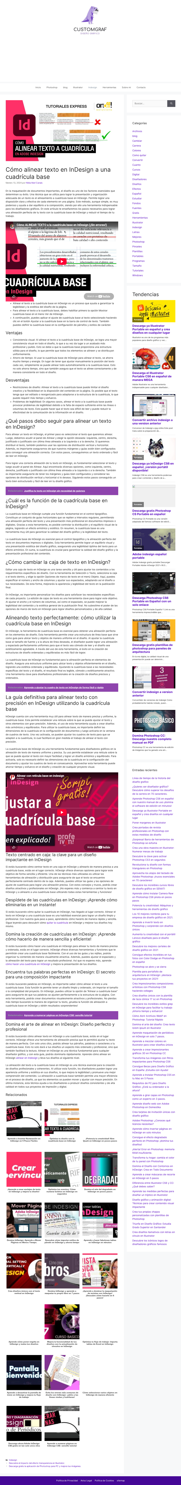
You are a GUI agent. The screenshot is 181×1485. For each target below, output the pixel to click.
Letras (136, 232)
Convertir (137, 160)
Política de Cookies (104, 1480)
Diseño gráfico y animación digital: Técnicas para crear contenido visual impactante (153, 1203)
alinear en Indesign (27, 1057)
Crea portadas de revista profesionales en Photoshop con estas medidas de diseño (150, 831)
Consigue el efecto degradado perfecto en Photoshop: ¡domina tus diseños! (152, 1141)
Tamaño (137, 265)
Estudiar (137, 198)
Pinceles (137, 246)
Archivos (137, 131)
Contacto (141, 87)
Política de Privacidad (67, 1480)
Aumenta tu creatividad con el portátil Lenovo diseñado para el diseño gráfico (153, 938)
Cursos (136, 169)
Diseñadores (139, 179)
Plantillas (137, 251)
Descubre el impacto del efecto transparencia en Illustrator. (37, 1463)
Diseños (136, 184)
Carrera (136, 145)
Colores (136, 150)
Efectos (136, 188)
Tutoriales (138, 270)
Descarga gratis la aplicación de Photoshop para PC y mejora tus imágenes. (45, 1466)
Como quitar (139, 155)
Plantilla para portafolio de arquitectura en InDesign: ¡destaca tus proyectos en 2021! (151, 975)
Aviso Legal (86, 1480)
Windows (137, 275)
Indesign (92, 87)
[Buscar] (171, 103)
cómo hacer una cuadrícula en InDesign (28, 964)
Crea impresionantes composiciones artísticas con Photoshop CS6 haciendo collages (152, 987)
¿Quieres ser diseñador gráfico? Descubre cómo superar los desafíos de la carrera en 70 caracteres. (153, 790)
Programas (138, 261)
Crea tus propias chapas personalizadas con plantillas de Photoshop (150, 1215)
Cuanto (136, 164)
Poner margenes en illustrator (149, 822)
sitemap (121, 1480)
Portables (137, 256)
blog (65, 87)
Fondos (136, 203)
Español (136, 193)
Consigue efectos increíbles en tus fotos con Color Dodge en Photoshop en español (153, 958)
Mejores (136, 237)
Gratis (135, 212)
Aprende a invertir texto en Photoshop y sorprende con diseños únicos (152, 926)
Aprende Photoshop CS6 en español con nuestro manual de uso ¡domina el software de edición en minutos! (153, 802)
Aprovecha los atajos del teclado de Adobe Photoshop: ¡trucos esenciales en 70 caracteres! (153, 877)
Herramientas (109, 87)
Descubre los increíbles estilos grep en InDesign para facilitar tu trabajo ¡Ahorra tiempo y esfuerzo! (152, 1008)
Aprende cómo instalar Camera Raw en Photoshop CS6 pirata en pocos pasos (152, 897)
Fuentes (136, 208)
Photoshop (52, 87)
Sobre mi (126, 87)
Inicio (38, 87)
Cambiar (137, 140)
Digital (135, 174)
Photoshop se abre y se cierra (149, 966)
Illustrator (78, 87)
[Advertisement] (90, 62)
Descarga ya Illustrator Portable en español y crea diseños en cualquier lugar (152, 814)
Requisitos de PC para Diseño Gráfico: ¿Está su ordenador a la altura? (150, 1087)
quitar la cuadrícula (57, 922)
